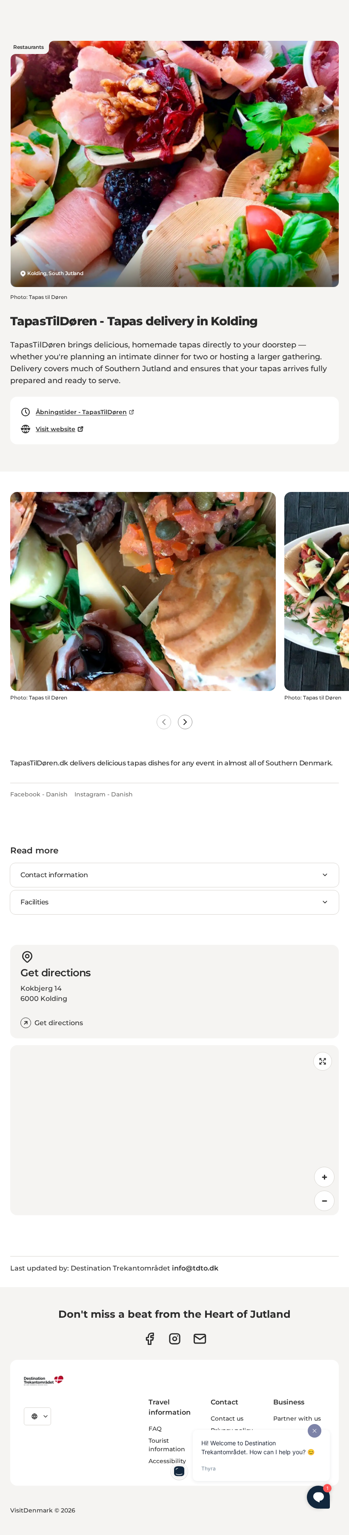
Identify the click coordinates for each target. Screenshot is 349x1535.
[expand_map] (322, 1061)
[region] (174, 1130)
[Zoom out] (324, 1201)
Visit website (55, 429)
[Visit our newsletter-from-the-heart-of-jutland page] (199, 1338)
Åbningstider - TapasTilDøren (81, 412)
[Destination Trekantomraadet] (44, 1380)
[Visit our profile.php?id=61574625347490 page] (149, 1338)
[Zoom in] (324, 1177)
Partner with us (297, 1418)
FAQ (155, 1429)
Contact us (227, 1418)
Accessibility (167, 1461)
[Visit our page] (174, 1338)
